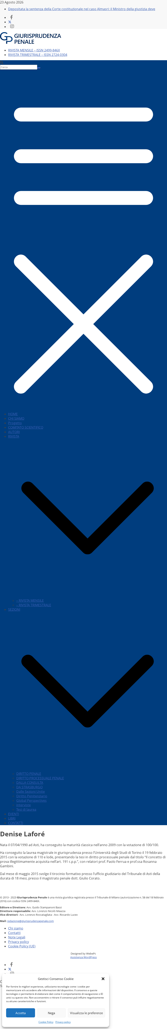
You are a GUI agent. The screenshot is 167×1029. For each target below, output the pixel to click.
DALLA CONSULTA (29, 782)
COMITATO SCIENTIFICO (25, 427)
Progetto (15, 423)
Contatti (14, 933)
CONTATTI (15, 823)
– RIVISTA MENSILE (30, 600)
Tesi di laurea (26, 809)
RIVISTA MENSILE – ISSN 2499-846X (34, 50)
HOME (13, 414)
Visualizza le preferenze (86, 1013)
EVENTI (13, 814)
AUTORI (14, 432)
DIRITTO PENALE (28, 773)
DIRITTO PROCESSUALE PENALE (40, 778)
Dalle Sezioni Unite (30, 791)
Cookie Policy (45, 1022)
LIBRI (11, 818)
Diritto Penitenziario (31, 796)
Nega (51, 1013)
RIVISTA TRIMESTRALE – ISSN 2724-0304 (37, 54)
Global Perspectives (31, 800)
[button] (103, 979)
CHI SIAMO (16, 418)
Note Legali (16, 937)
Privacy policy (63, 1022)
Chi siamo (15, 928)
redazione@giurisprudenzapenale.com (30, 921)
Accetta (20, 1013)
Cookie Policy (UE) (21, 946)
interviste (23, 805)
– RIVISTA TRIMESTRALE (33, 605)
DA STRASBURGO (29, 787)
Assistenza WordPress (83, 957)
